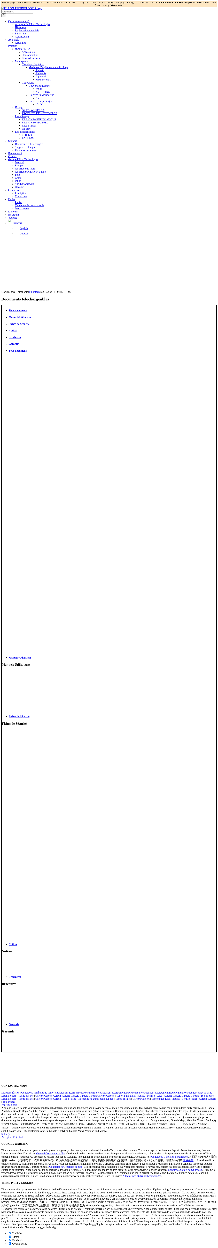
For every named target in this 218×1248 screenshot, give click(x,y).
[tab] (112, 310)
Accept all (7, 1137)
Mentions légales (10, 1092)
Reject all (18, 1137)
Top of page (122, 1095)
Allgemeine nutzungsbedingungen (95, 1098)
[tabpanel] (109, 504)
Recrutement (61, 1092)
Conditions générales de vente (37, 1092)
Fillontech (34, 291)
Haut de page (205, 1092)
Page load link (9, 1104)
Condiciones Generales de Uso (65, 1166)
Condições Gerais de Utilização (185, 1169)
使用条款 (188, 1160)
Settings (5, 1134)
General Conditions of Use (50, 1153)
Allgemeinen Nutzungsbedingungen (141, 1176)
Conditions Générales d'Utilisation (169, 1156)
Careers (39, 1095)
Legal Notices (8, 1095)
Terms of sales (26, 1095)
